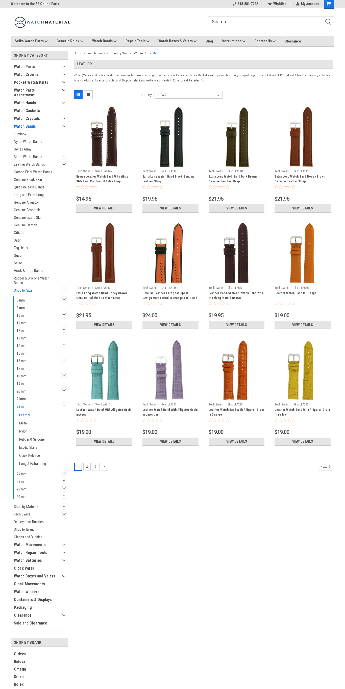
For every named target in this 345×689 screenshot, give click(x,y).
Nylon (23, 431)
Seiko (18, 263)
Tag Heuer (21, 248)
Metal (23, 423)
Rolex (18, 684)
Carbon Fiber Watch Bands (33, 172)
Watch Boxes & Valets (175, 41)
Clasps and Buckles (28, 537)
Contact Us (263, 41)
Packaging (23, 607)
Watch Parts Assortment (24, 92)
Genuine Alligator (26, 202)
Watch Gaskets (27, 110)
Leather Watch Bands (29, 164)
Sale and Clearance (30, 623)
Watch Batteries (28, 560)
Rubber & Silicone (32, 439)
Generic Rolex (68, 41)
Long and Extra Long (29, 194)
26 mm (22, 481)
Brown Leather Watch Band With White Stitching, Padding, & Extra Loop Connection (102, 181)
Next (324, 466)
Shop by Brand (24, 529)
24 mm (22, 474)
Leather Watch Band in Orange (295, 293)
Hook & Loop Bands (28, 270)
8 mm (21, 308)
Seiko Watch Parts (29, 41)
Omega (20, 669)
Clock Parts (24, 568)
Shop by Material (26, 506)
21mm (21, 399)
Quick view (104, 163)
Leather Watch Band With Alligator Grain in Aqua (104, 412)
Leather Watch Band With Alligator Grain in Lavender (170, 412)
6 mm (21, 300)
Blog (209, 41)
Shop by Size (23, 290)
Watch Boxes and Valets (34, 576)
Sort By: (147, 95)
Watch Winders (26, 591)
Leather (24, 415)
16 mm (22, 361)
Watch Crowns (26, 74)
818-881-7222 (248, 4)
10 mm (22, 315)
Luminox (20, 134)
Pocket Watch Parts (31, 82)
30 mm (22, 496)
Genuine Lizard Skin (28, 217)
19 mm (22, 383)
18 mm (22, 376)
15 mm (22, 353)
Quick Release (29, 455)
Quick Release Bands (29, 187)
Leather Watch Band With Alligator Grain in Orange (236, 412)
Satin (17, 240)
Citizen (19, 232)
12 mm (22, 330)
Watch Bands (102, 41)
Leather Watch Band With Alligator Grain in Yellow (302, 412)
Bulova (19, 661)
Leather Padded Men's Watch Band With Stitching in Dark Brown (236, 295)
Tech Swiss (22, 514)
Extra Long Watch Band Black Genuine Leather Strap (168, 179)
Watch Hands (25, 102)
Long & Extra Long (32, 463)
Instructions (232, 41)
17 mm (22, 368)
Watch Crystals (27, 118)
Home (78, 53)
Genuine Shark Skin (28, 179)
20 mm (22, 391)
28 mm (22, 489)
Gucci (18, 255)
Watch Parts (24, 66)
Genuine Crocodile (27, 210)
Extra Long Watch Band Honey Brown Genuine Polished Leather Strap (101, 295)
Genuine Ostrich (25, 225)
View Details (104, 208)
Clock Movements (29, 584)
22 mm (22, 406)
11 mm (22, 323)
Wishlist (279, 4)
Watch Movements (30, 544)
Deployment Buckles (29, 522)
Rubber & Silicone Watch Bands (32, 280)
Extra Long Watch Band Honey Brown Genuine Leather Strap (300, 179)
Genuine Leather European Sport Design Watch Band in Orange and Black (169, 295)
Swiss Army (22, 149)
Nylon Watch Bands (28, 141)
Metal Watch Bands (28, 157)
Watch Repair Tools (30, 552)
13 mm (22, 338)
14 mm (22, 345)
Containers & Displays (33, 599)
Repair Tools (136, 41)
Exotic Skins (28, 447)
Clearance (293, 41)
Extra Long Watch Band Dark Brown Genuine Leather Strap (233, 179)
